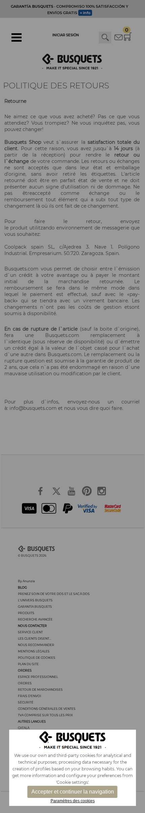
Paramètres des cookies (73, 801)
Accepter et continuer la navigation (72, 792)
